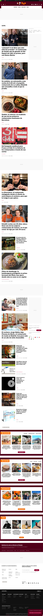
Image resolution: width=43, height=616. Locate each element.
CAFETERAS (25, 433)
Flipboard (29, 339)
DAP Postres (5, 460)
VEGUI (27, 7)
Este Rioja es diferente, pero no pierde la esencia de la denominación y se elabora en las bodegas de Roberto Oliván (26, 532)
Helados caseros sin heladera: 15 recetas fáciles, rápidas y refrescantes (16, 474)
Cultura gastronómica (5, 279)
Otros (17, 419)
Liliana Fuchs (18, 249)
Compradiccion (33, 598)
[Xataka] (0, 0)
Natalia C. (3, 124)
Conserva (34, 31)
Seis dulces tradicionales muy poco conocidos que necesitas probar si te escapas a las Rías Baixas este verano (26, 475)
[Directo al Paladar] (21, 3)
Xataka (3, 595)
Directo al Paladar (20, 596)
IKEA (33, 32)
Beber (3, 517)
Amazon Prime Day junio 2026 (4, 578)
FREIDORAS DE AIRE (31, 433)
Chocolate (30, 31)
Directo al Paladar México (21, 607)
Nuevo (3, 4)
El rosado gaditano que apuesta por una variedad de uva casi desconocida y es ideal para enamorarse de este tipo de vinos (26, 447)
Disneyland (37, 31)
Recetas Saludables (22, 550)
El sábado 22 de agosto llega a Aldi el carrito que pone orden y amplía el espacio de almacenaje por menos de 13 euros (36, 447)
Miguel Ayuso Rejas (5, 59)
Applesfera (3, 598)
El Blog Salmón (38, 595)
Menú (1, 4)
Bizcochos (35, 461)
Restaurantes (6, 488)
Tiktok (34, 4)
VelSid (17, 405)
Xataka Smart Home (4, 600)
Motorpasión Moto (26, 597)
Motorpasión (26, 595)
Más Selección (21, 452)
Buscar (5, 4)
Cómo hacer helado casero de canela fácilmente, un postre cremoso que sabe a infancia (36, 474)
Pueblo (39, 30)
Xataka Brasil (4, 608)
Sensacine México (14, 607)
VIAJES (19, 7)
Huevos (16, 577)
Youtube (35, 4)
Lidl (29, 30)
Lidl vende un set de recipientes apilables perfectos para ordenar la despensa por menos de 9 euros (6, 447)
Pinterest (39, 337)
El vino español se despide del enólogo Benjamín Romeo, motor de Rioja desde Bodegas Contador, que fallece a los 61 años (6, 532)
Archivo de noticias (6, 427)
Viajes (3, 57)
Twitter (31, 337)
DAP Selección (6, 433)
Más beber (21, 537)
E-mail (41, 4)
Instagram (37, 4)
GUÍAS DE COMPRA (38, 433)
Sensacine (14, 595)
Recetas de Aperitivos (10, 572)
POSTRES (15, 7)
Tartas (31, 461)
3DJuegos (9, 595)
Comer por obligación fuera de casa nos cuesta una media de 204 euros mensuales (21, 396)
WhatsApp (32, 4)
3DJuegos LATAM (9, 607)
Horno (10, 577)
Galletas (39, 461)
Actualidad (18, 247)
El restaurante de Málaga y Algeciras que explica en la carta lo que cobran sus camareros (21, 240)
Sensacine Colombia (14, 610)
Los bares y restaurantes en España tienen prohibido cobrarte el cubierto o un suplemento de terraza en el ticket (36, 503)
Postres (15, 550)
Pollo (18, 550)
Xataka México (4, 607)
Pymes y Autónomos (38, 597)
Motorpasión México (26, 607)
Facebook (39, 4)
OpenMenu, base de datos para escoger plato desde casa (21, 363)
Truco (31, 30)
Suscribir (38, 330)
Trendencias (32, 595)
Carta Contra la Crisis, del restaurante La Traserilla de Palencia (20, 380)
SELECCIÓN (23, 7)
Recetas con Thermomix (10, 550)
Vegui (16, 569)
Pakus (3, 202)
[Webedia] (4, 590)
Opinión (17, 308)
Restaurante (35, 30)
